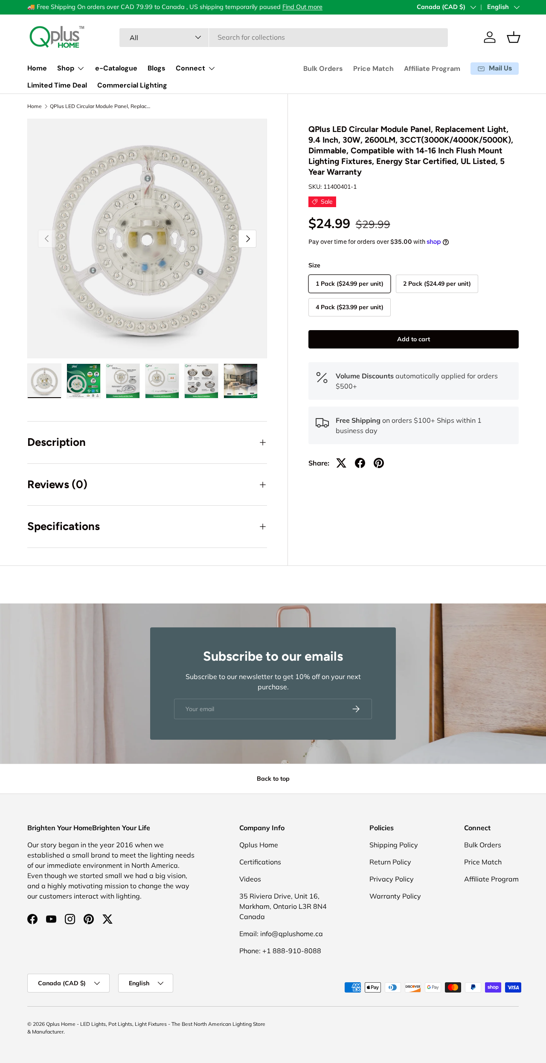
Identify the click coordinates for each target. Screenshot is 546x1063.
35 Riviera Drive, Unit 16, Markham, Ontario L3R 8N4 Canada (283, 906)
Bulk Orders (323, 68)
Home (37, 68)
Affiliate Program (432, 68)
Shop (65, 68)
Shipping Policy (393, 844)
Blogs (157, 68)
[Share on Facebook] (360, 463)
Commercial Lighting (132, 85)
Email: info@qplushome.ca (281, 933)
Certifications (260, 862)
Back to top (273, 778)
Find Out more (302, 7)
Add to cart (413, 339)
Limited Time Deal (57, 85)
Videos (250, 879)
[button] (513, 37)
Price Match (373, 68)
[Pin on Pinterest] (378, 463)
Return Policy (390, 862)
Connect (190, 68)
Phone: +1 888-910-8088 (280, 950)
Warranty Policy (395, 896)
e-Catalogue (116, 68)
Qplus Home (258, 844)
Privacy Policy (391, 879)
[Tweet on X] (341, 463)
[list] (147, 238)
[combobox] (283, 37)
